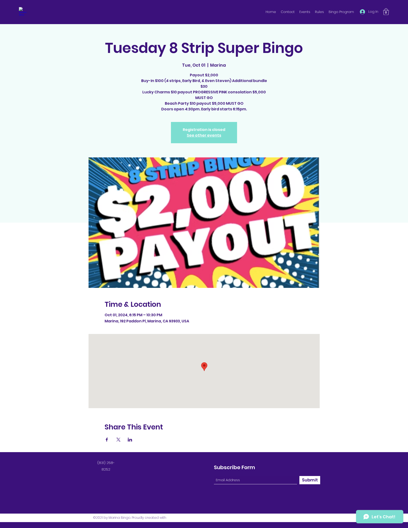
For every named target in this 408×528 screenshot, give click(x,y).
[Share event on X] (118, 439)
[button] (386, 11)
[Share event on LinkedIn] (130, 439)
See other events (204, 135)
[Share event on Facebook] (107, 439)
